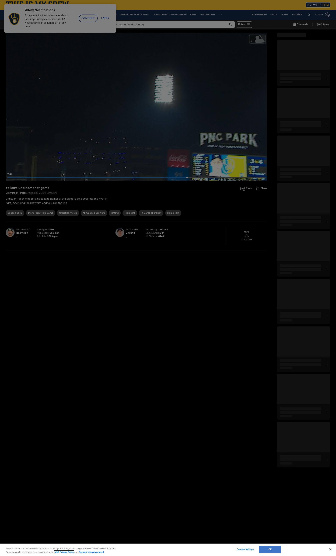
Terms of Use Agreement (91, 552)
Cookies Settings (245, 549)
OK (270, 549)
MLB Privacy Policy (64, 552)
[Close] (330, 549)
